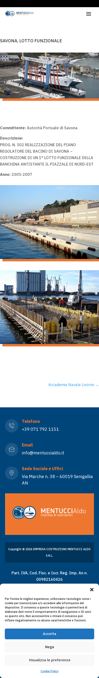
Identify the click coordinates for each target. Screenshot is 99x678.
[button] (91, 589)
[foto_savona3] (49, 342)
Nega (49, 647)
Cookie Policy (49, 671)
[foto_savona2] (49, 257)
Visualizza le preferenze (49, 660)
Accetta (49, 633)
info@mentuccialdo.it (43, 453)
